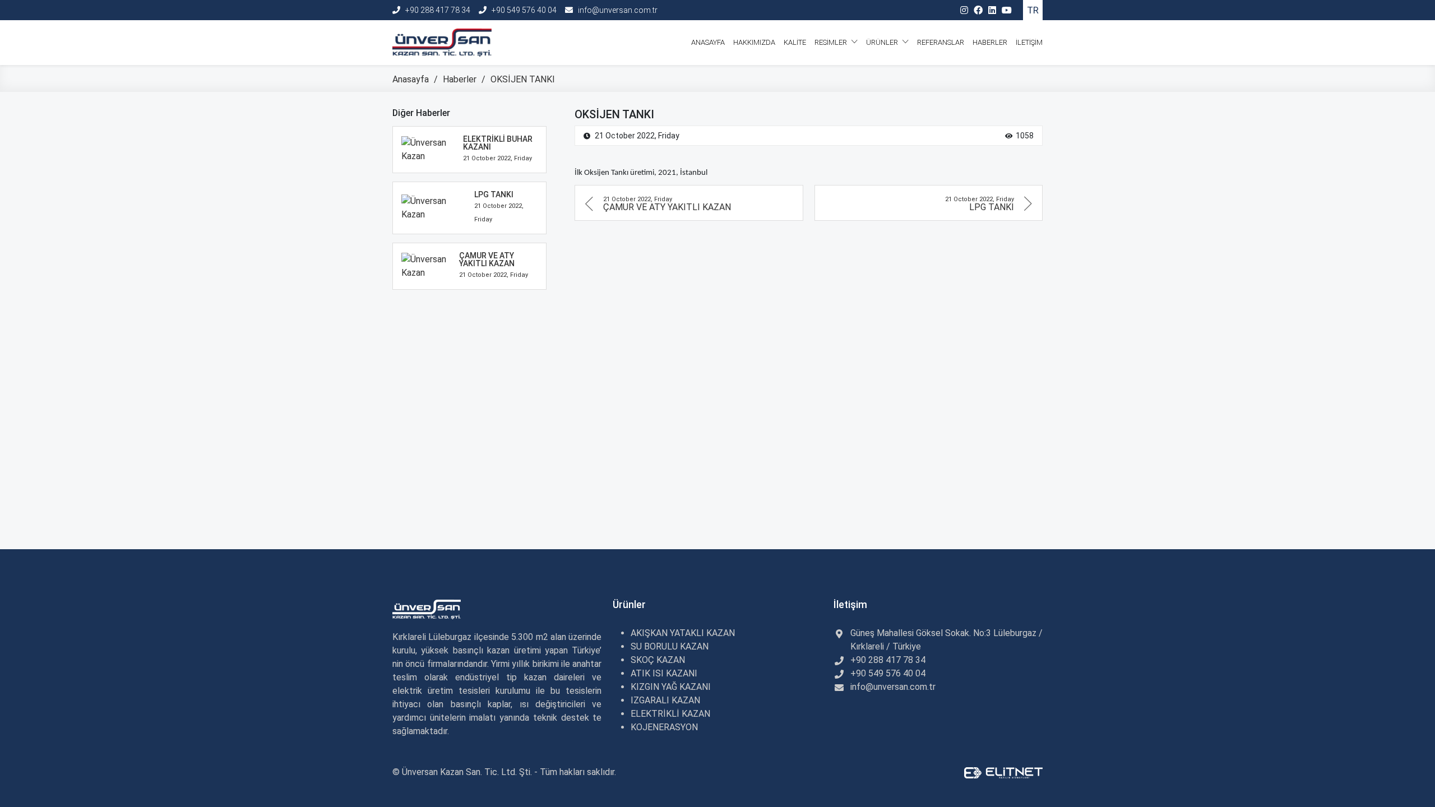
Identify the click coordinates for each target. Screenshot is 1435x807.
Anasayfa (708, 42)
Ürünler (883, 42)
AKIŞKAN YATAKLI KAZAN (683, 633)
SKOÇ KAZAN (658, 660)
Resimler (831, 42)
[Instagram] (964, 10)
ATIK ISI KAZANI (664, 673)
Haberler (990, 42)
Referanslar (940, 42)
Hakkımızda (754, 42)
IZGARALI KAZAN (665, 700)
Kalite (795, 42)
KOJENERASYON (664, 727)
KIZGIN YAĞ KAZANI (671, 686)
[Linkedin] (992, 10)
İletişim (1029, 42)
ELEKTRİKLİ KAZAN (670, 713)
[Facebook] (978, 10)
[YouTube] (1007, 10)
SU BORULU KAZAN (670, 646)
